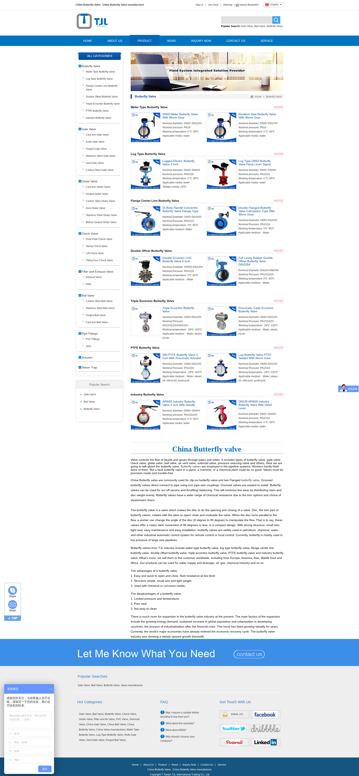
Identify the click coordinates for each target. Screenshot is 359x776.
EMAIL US (237, 714)
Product (162, 764)
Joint (88, 346)
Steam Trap (89, 367)
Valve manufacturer (132, 685)
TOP (14, 618)
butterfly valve (250, 480)
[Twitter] (234, 728)
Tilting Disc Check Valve (99, 260)
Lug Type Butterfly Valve (99, 78)
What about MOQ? (176, 730)
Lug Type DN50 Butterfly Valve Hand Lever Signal (255, 162)
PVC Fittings (93, 339)
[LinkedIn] (265, 742)
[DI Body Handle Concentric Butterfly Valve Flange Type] (145, 234)
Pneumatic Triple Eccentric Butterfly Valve (256, 309)
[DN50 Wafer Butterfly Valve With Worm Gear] (145, 141)
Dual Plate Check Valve (99, 239)
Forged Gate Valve (96, 148)
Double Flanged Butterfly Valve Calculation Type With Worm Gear (257, 211)
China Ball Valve (116, 724)
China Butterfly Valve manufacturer (123, 4)
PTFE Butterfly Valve (97, 110)
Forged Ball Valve (96, 315)
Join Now (213, 4)
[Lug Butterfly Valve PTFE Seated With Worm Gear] (221, 381)
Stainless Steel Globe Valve (101, 215)
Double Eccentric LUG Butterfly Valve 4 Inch (177, 259)
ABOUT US (114, 40)
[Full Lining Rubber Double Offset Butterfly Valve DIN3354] (221, 284)
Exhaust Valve (94, 277)
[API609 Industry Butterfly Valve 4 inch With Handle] (145, 428)
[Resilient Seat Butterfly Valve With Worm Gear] (221, 141)
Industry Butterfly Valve (98, 117)
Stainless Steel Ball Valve (100, 308)
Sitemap (227, 4)
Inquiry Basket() (249, 4)
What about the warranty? (180, 723)
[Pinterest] (234, 742)
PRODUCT (145, 40)
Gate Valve (247, 26)
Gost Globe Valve (95, 208)
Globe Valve (89, 181)
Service (222, 764)
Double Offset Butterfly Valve (102, 96)
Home (258, 96)
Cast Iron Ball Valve (97, 322)
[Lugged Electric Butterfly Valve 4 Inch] (145, 188)
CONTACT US (235, 40)
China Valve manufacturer (110, 729)
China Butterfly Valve (88, 4)
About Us (148, 764)
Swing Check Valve (97, 246)
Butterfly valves (191, 466)
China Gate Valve (96, 724)
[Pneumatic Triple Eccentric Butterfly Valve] (221, 335)
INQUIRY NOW (201, 40)
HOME (87, 40)
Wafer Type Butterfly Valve (100, 71)
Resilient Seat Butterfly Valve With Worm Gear (257, 115)
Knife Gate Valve (95, 141)
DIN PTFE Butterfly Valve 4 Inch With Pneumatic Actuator (181, 356)
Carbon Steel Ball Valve (99, 301)
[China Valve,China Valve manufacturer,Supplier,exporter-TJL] (92, 31)
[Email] (12, 604)
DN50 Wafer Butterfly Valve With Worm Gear (180, 115)
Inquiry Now (189, 764)
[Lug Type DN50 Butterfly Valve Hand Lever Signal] (221, 188)
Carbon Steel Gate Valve (100, 170)
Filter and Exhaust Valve (97, 271)
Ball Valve (260, 26)
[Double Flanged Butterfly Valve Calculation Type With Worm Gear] (221, 234)
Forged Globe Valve (97, 194)
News (175, 764)
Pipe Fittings (90, 333)
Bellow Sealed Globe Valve (101, 222)
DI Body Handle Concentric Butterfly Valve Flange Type (180, 209)
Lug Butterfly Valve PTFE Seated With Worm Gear (255, 356)
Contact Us (207, 764)
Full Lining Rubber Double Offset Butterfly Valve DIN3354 (256, 261)
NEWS (171, 40)
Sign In (199, 4)
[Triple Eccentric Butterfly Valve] (145, 335)
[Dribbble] (265, 728)
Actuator (87, 357)
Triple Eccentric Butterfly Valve (103, 103)
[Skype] (12, 590)
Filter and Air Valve (104, 719)
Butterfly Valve (275, 26)
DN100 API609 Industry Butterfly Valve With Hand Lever (255, 405)
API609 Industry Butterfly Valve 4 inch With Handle (178, 403)
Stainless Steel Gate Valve (101, 155)
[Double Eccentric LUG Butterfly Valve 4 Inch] (145, 284)
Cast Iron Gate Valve (97, 134)
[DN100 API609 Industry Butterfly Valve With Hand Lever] (221, 428)
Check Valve (90, 233)
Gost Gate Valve (95, 163)
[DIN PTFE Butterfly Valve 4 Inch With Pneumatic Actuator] (145, 381)
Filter (88, 284)
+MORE (278, 107)
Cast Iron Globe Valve (98, 186)
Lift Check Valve (95, 253)
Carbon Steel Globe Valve (100, 201)
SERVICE (267, 40)
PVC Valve (122, 719)
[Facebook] (265, 714)
